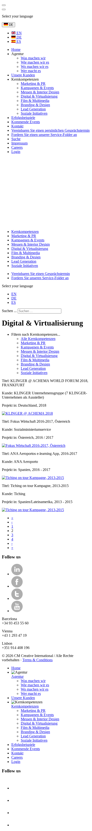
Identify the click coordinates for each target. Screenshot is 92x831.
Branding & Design (26, 257)
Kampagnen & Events (27, 240)
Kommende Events (25, 749)
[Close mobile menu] (4, 9)
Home (16, 668)
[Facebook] (17, 586)
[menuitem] (16, 50)
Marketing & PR (23, 236)
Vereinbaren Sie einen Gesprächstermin (40, 274)
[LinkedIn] (17, 574)
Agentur (17, 676)
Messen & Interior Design (30, 244)
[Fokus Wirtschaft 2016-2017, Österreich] (33, 446)
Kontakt (17, 753)
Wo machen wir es (34, 689)
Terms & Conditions (37, 660)
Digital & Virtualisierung (29, 249)
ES (18, 41)
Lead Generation (23, 261)
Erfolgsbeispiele (23, 745)
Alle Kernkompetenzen (38, 339)
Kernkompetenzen (25, 232)
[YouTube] (17, 611)
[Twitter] (17, 598)
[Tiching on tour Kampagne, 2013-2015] (33, 478)
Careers (17, 757)
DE (10, 24)
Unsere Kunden (23, 698)
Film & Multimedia (25, 253)
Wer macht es (31, 694)
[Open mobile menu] (4, 5)
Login (15, 762)
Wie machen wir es (35, 685)
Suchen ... (9, 311)
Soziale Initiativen (24, 266)
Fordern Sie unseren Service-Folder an (40, 278)
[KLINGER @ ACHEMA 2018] (27, 413)
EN (19, 33)
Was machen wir (33, 681)
